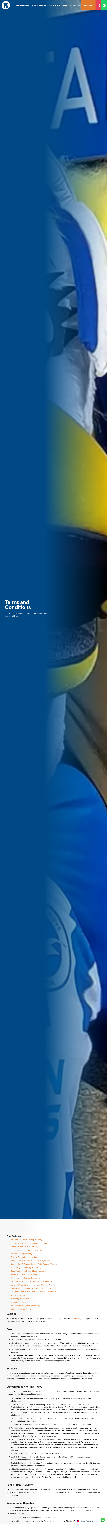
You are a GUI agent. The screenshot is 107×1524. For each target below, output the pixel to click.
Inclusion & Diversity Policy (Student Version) (29, 1243)
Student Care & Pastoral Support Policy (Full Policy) (31, 1260)
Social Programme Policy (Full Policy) (26, 1267)
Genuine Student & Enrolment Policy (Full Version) (31, 1281)
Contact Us (75, 5)
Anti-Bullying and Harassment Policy (25, 1305)
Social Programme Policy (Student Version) (28, 1271)
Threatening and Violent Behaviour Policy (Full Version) (33, 1288)
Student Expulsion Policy (21, 1309)
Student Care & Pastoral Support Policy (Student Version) (34, 1264)
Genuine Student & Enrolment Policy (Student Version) (33, 1285)
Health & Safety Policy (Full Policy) (25, 1246)
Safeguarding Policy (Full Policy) (24, 1274)
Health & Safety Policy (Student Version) (27, 1250)
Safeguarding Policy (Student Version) (26, 1278)
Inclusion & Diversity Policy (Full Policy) (26, 1239)
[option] (53, 609)
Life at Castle (54, 5)
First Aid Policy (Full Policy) (21, 1253)
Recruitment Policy (18, 1302)
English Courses (22, 5)
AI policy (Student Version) (21, 1298)
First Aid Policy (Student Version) (24, 1257)
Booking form (79, 1318)
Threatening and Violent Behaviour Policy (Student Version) (35, 1291)
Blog (65, 5)
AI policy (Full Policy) (19, 1295)
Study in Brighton (39, 5)
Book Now (88, 5)
